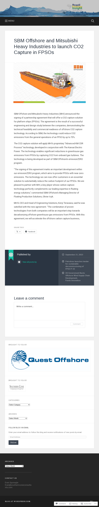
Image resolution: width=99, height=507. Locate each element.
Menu (11, 21)
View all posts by (29, 262)
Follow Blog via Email (19, 428)
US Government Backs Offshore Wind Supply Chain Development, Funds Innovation (77, 277)
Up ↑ (92, 501)
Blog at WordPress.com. (18, 501)
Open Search (92, 21)
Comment (77, 324)
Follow (13, 442)
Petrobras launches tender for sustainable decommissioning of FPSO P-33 (77, 265)
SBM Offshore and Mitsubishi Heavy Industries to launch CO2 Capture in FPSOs (49, 46)
